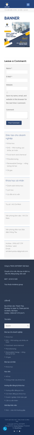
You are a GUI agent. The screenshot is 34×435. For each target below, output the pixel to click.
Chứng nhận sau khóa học (15, 380)
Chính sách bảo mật (11, 419)
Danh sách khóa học (15, 186)
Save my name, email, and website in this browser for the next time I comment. (16, 99)
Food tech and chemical (16, 155)
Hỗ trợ (8, 376)
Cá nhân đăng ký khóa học (16, 394)
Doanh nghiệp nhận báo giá (16, 397)
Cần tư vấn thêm (12, 400)
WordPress (18, 428)
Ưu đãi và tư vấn (13, 194)
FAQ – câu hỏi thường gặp (15, 410)
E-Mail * (9, 77)
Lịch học (10, 190)
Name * (9, 68)
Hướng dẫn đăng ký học (15, 390)
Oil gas (9, 170)
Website (9, 85)
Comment (10, 110)
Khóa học (11, 143)
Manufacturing (12, 159)
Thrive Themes (18, 426)
